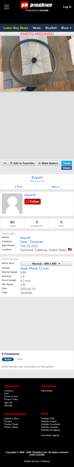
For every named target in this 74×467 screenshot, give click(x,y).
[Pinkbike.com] (37, 5)
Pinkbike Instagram (50, 430)
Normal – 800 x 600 (44, 263)
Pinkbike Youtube (49, 427)
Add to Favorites (23, 163)
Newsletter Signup (50, 435)
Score (7, 359)
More (65, 27)
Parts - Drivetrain (31, 242)
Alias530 (30, 195)
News (37, 27)
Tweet (66, 163)
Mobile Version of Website (37, 461)
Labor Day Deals (16, 27)
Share (66, 167)
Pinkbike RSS (48, 418)
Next (54, 186)
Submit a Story (11, 418)
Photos (7, 427)
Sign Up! (8, 402)
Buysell (25, 237)
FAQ (6, 393)
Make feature (50, 163)
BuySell (51, 27)
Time (20, 359)
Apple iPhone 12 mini (34, 268)
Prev (19, 186)
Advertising (46, 390)
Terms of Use (11, 396)
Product (8, 421)
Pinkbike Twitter (49, 421)
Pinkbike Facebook (50, 424)
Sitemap (8, 405)
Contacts (8, 390)
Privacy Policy (11, 399)
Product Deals (11, 424)
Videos (15, 427)
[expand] (5, 163)
